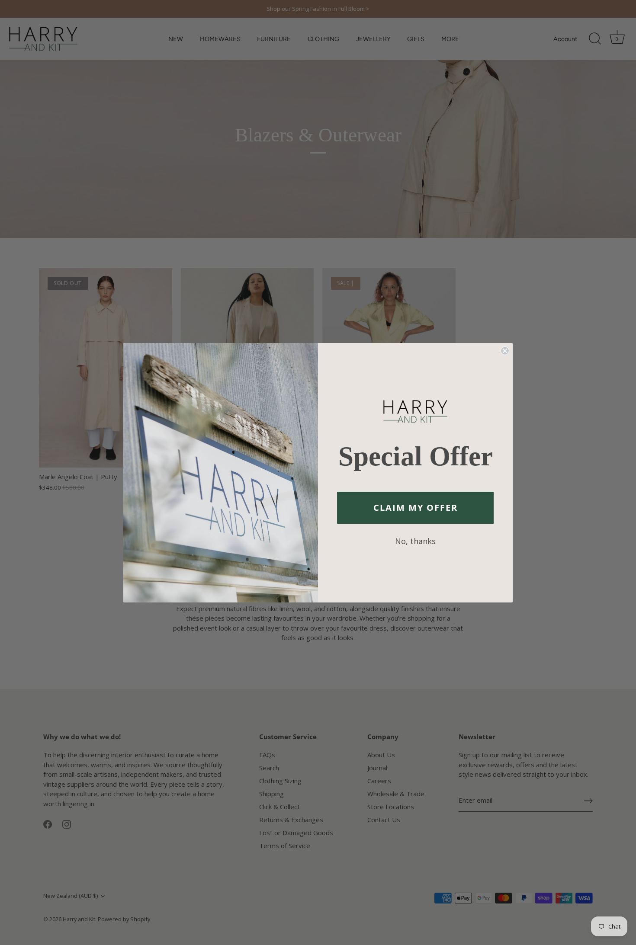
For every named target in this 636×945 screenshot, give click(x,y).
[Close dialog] (505, 350)
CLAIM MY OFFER (415, 507)
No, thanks (415, 541)
